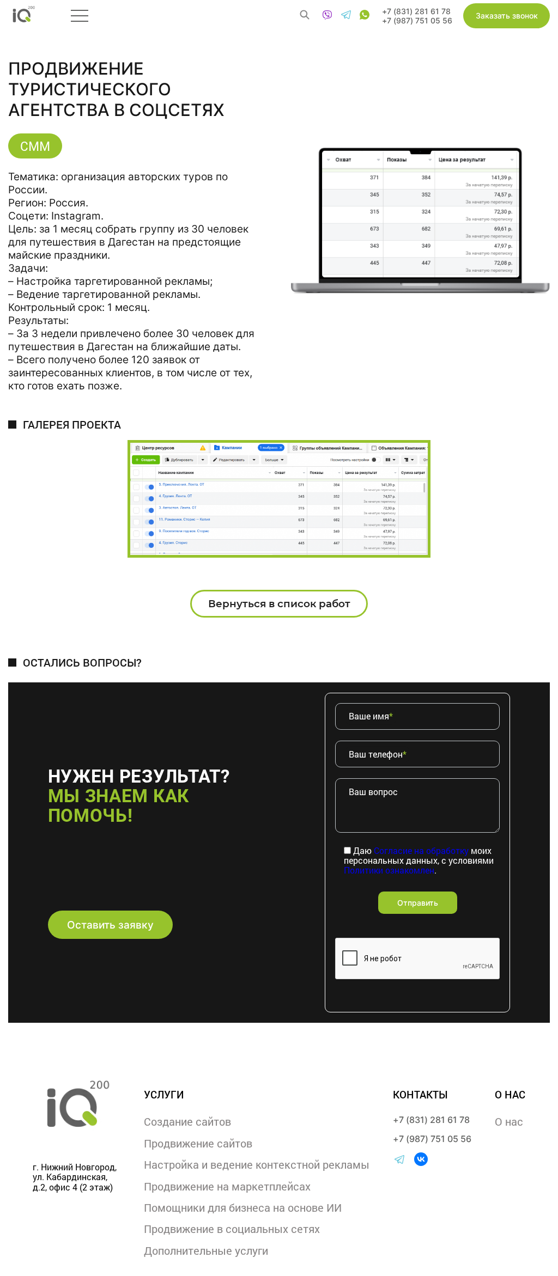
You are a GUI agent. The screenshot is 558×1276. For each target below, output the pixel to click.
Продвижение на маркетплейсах (227, 1186)
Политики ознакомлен (389, 870)
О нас (509, 1121)
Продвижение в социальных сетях (232, 1229)
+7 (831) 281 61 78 (416, 11)
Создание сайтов (187, 1121)
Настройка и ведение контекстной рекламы (256, 1164)
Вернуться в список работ (279, 603)
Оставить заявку (110, 924)
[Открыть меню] (79, 16)
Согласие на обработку (421, 850)
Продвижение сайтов (198, 1143)
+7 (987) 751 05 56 (417, 20)
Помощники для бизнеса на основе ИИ (243, 1207)
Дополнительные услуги (206, 1250)
